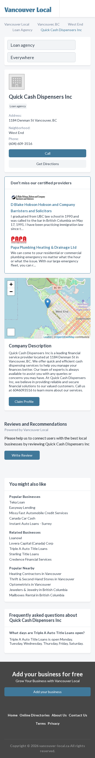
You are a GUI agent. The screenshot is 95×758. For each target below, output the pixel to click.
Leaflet (48, 337)
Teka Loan (17, 502)
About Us (59, 715)
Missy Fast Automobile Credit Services (38, 513)
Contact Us (78, 715)
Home (13, 715)
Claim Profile (24, 401)
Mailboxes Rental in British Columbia (36, 595)
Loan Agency (22, 30)
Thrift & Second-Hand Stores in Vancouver (41, 579)
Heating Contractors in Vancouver (35, 574)
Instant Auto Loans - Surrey (30, 523)
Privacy (53, 723)
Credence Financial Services (30, 559)
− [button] (11, 292)
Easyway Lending (22, 507)
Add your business (47, 692)
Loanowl (15, 538)
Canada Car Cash (22, 518)
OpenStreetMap (65, 337)
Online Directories (34, 715)
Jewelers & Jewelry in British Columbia (38, 590)
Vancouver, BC (49, 24)
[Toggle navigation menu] (88, 8)
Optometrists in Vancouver (30, 584)
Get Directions (47, 164)
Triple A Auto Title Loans (28, 548)
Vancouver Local (16, 24)
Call (47, 153)
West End (75, 24)
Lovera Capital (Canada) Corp (31, 543)
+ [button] (11, 284)
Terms (41, 723)
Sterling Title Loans (24, 554)
